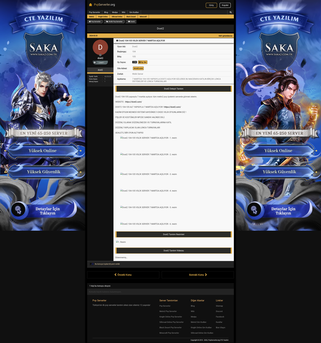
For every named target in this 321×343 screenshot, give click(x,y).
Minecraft (143, 17)
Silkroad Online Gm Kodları (202, 333)
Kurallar (219, 322)
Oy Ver (143, 62)
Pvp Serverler (94, 12)
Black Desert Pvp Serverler (170, 327)
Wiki (123, 12)
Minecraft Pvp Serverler (169, 333)
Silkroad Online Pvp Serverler (171, 322)
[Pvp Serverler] (102, 5)
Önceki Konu (124, 274)
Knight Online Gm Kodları (201, 327)
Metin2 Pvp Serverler (168, 311)
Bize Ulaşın (220, 327)
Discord (219, 311)
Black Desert (131, 17)
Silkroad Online (117, 17)
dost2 (100, 58)
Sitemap (219, 306)
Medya (115, 12)
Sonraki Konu (197, 274)
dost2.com (138, 68)
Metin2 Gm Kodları (198, 322)
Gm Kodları (134, 12)
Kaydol (225, 5)
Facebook (220, 317)
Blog (106, 12)
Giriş (211, 5)
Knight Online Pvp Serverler (170, 317)
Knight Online (103, 17)
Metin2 (91, 17)
